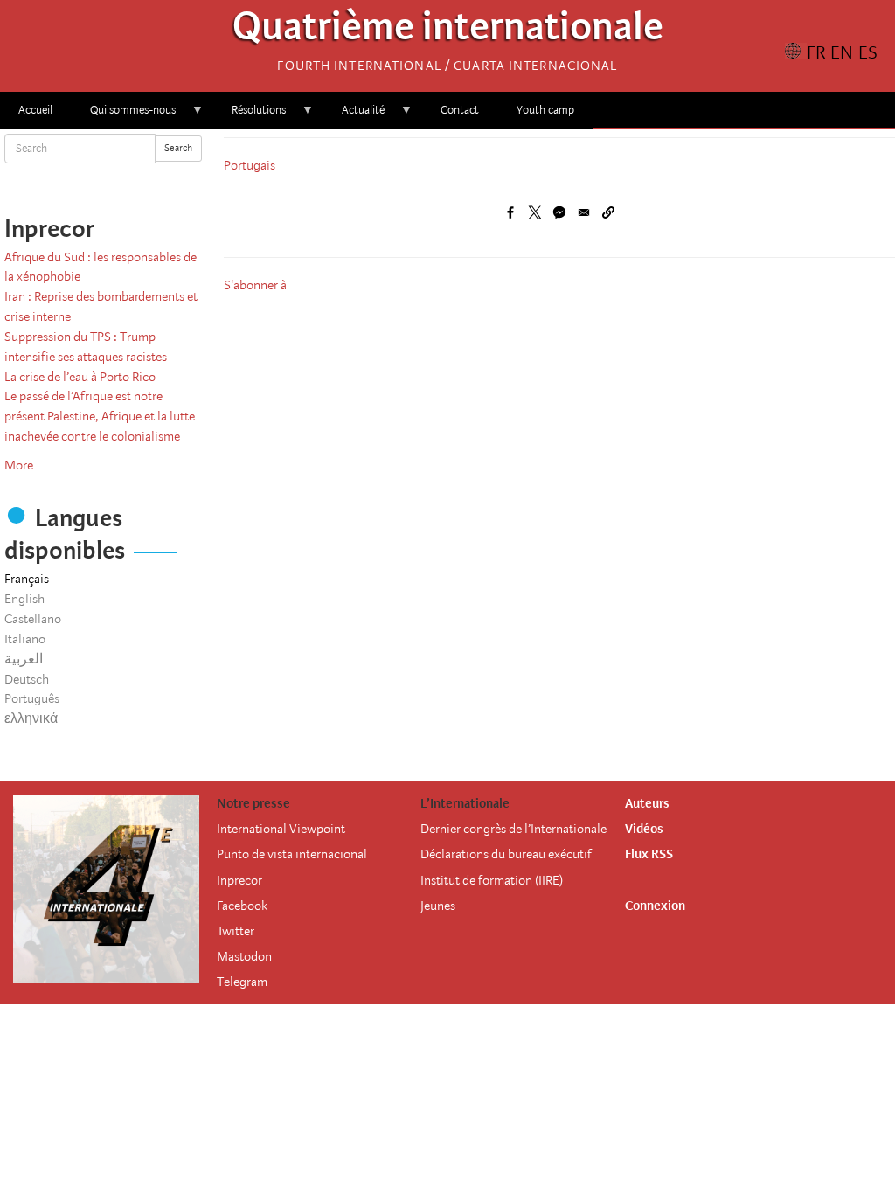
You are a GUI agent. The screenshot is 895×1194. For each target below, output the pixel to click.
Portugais (249, 165)
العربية (23, 659)
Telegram (242, 981)
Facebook (242, 905)
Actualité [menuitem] (354, 115)
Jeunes (437, 905)
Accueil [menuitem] (35, 109)
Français (26, 579)
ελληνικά (31, 718)
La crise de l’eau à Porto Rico (80, 377)
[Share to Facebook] (510, 212)
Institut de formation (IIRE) (491, 880)
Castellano (32, 619)
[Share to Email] (584, 212)
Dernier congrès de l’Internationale (513, 828)
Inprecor (239, 880)
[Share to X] (535, 212)
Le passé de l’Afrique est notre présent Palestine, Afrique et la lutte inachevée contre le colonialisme (99, 416)
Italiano (24, 639)
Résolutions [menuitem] (249, 115)
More (18, 465)
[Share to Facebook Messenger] (559, 212)
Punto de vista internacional (292, 854)
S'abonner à (255, 285)
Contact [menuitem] (460, 109)
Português (31, 698)
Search (178, 148)
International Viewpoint (281, 828)
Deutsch (26, 679)
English (24, 599)
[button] (608, 212)
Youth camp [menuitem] (545, 109)
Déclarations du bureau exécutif (506, 854)
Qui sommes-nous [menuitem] (124, 115)
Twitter (235, 931)
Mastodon (244, 956)
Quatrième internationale (447, 31)
